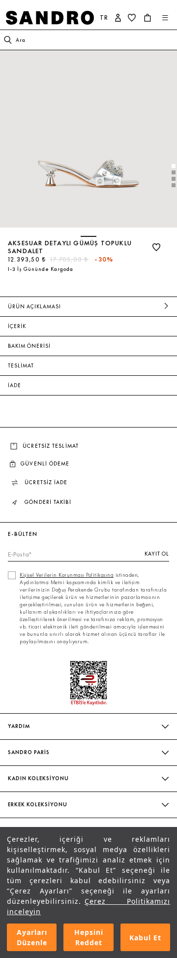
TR (104, 17)
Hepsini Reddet (88, 937)
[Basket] (148, 18)
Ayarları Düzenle (32, 937)
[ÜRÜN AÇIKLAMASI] (166, 306)
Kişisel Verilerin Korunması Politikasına (67, 575)
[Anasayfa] (50, 18)
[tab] (174, 166)
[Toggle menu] (165, 18)
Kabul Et (145, 937)
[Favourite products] (133, 18)
